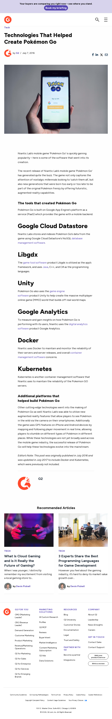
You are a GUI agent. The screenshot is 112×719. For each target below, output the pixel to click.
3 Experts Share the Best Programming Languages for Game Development (78, 561)
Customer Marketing (24, 635)
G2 (17, 53)
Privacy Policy (68, 695)
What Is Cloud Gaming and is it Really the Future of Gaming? (22, 561)
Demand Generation (24, 630)
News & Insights (95, 625)
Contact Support (96, 647)
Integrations (69, 660)
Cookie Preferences (95, 695)
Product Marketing (23, 640)
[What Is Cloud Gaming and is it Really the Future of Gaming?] (29, 529)
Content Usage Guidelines (56, 700)
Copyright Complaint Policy (34, 700)
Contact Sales (95, 642)
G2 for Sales (20, 658)
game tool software (35, 262)
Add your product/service (98, 656)
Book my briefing (56, 7)
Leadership (93, 620)
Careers (91, 630)
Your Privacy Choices (76, 700)
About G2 (92, 614)
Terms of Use (56, 695)
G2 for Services (22, 669)
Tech (7, 27)
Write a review (98, 664)
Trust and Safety (71, 640)
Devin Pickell (23, 586)
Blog (66, 614)
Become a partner (72, 655)
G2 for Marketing (22, 653)
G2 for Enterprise (23, 664)
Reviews (43, 632)
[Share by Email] (106, 54)
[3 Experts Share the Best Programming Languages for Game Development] (83, 529)
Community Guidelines (18, 695)
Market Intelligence (48, 642)
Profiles (42, 622)
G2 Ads (42, 655)
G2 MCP (42, 627)
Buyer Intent (44, 637)
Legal (66, 635)
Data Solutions (46, 661)
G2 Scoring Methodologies (39, 695)
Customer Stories (72, 625)
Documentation (71, 630)
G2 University (70, 620)
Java (45, 266)
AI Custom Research (48, 617)
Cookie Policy (80, 695)
